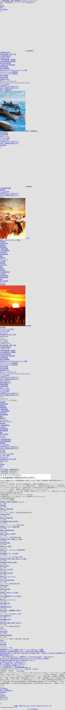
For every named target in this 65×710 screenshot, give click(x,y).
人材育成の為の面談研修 (7, 65)
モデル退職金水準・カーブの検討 (10, 596)
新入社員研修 (4, 281)
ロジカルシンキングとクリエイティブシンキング (15, 82)
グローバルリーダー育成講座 (9, 73)
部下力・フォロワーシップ (8, 81)
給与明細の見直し (6, 619)
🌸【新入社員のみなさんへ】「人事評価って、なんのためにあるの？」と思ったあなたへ (27, 656)
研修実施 (3, 644)
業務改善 (2, 257)
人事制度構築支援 (5, 56)
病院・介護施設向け (6, 89)
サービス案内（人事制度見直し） (10, 469)
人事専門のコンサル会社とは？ (9, 86)
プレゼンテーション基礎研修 (9, 72)
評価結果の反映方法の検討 (8, 562)
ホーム (2, 467)
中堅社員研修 (4, 77)
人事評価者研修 (4, 250)
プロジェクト (4, 259)
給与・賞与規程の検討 (7, 580)
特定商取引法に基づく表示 (8, 334)
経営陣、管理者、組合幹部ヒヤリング (12, 502)
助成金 (2, 268)
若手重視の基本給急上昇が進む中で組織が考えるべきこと (17, 660)
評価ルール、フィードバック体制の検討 (12, 550)
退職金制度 (3, 247)
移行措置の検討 (5, 603)
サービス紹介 (4, 341)
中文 (1, 7)
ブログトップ (4, 398)
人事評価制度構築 (5, 188)
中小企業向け (4, 9)
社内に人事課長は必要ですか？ (9, 88)
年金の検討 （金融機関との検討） (10, 610)
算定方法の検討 (5, 589)
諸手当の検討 (4, 566)
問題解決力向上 (4, 79)
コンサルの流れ (4, 84)
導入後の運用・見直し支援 (8, 54)
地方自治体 (3, 265)
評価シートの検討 (6, 546)
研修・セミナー (4, 136)
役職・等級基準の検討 (7, 530)
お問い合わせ (4, 336)
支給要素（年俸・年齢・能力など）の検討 (13, 559)
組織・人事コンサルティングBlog (10, 240)
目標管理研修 (4, 66)
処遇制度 (2, 245)
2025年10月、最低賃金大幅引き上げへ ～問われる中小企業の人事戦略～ (22, 651)
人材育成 (2, 261)
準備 (1, 628)
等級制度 (2, 241)
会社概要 (2, 327)
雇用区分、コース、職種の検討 (10, 527)
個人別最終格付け (6, 615)
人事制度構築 (4, 134)
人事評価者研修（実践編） (8, 61)
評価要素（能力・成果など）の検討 (11, 539)
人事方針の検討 (5, 514)
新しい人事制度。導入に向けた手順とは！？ (13, 664)
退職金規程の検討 (6, 607)
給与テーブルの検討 (6, 569)
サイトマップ (4, 332)
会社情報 (2, 284)
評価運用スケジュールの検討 (9, 553)
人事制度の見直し (5, 52)
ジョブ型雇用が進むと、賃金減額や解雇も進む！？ (15, 667)
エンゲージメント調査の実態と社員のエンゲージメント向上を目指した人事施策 (24, 658)
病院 (1, 266)
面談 (1, 256)
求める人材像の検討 (6, 518)
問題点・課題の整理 (6, 509)
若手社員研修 (4, 75)
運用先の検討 (4, 585)
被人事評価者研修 (5, 63)
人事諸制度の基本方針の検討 (9, 521)
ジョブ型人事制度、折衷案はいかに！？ (12, 665)
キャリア (2, 282)
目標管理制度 (4, 243)
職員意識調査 (4, 132)
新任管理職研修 (4, 68)
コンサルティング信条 (7, 329)
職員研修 (2, 190)
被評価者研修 (4, 254)
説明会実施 (4, 631)
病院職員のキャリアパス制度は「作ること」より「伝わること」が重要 (21, 649)
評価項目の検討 (5, 543)
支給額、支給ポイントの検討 (9, 592)
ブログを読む (20, 671)
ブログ (2, 197)
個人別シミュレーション (8, 576)
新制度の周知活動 (6, 635)
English (2, 6)
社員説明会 (3, 252)
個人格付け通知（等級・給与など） (11, 623)
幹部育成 (2, 263)
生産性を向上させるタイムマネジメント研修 (13, 70)
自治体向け (3, 145)
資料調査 (3, 505)
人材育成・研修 (4, 57)
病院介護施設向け (5, 382)
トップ (2, 338)
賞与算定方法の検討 (6, 573)
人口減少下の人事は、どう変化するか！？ (13, 662)
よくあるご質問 (4, 138)
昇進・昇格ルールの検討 (8, 534)
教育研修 (2, 270)
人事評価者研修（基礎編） (8, 59)
